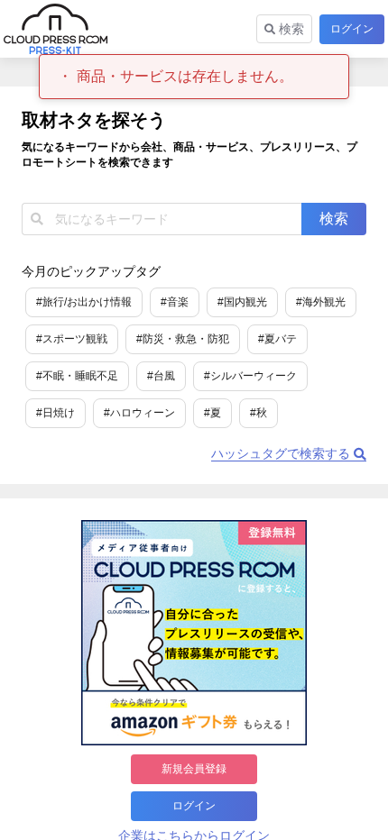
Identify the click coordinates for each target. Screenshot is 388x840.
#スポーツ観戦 (71, 339)
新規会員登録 (194, 768)
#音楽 (175, 302)
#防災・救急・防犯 (182, 339)
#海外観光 (321, 302)
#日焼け (55, 412)
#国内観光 (242, 302)
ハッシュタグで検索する (282, 453)
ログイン (352, 29)
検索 (289, 29)
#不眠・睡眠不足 (77, 376)
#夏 (212, 412)
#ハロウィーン (139, 412)
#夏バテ (277, 339)
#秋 (258, 412)
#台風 (161, 376)
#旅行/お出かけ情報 (84, 302)
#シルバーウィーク (250, 376)
